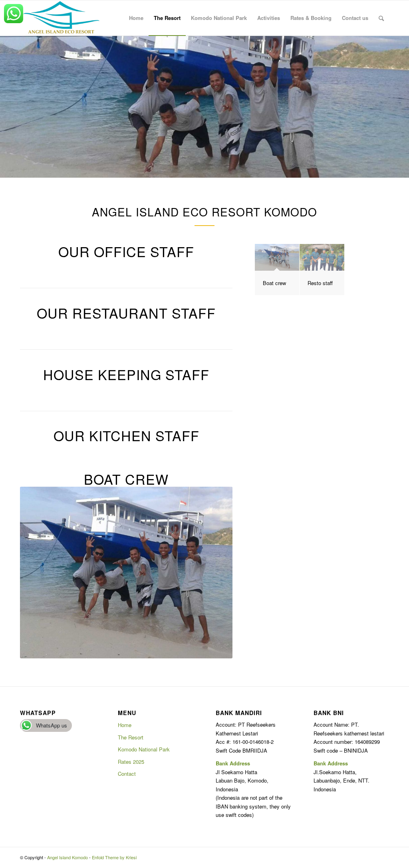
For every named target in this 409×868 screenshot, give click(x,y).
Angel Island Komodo (67, 857)
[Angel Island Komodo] (61, 18)
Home (124, 725)
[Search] (381, 18)
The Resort (130, 737)
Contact (127, 773)
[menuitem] (136, 18)
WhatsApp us (51, 725)
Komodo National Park (144, 749)
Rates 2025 (131, 761)
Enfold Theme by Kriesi (114, 857)
